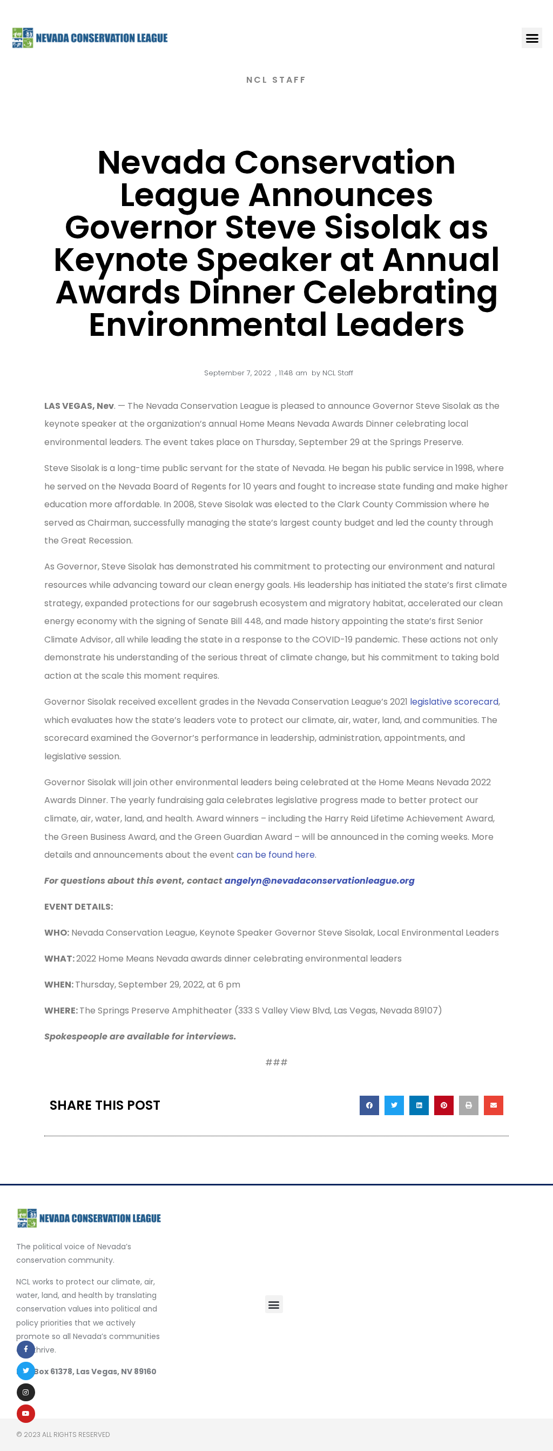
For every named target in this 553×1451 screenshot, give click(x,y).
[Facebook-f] (26, 1350)
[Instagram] (26, 1392)
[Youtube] (26, 1413)
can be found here (276, 855)
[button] (532, 38)
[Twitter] (26, 1371)
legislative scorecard (454, 701)
